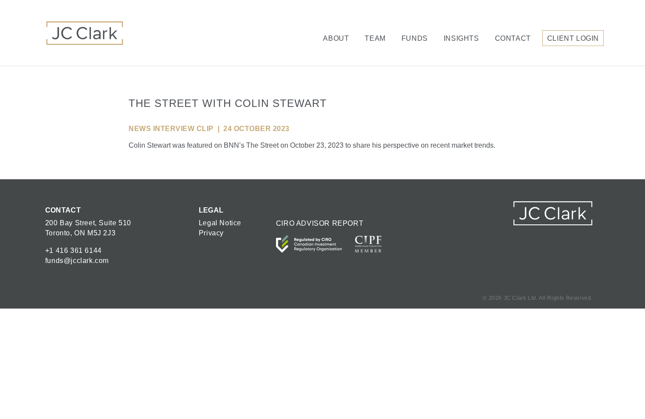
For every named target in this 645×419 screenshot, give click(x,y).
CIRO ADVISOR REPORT (319, 223)
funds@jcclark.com (77, 260)
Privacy (211, 233)
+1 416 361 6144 (73, 250)
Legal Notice (220, 223)
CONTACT (63, 210)
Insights (461, 38)
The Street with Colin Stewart (228, 103)
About (336, 38)
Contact (513, 38)
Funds (414, 38)
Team (375, 38)
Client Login (573, 38)
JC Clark (85, 33)
